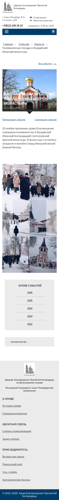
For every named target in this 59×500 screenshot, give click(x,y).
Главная (8, 44)
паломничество (19, 341)
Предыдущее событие (13, 119)
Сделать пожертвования (16, 431)
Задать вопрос (11, 439)
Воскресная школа (13, 456)
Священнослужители (14, 413)
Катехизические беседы (16, 479)
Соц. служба (9, 472)
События (24, 44)
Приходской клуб (12, 464)
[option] (29, 218)
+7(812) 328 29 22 (12, 25)
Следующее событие (46, 119)
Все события (45, 63)
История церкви (11, 405)
